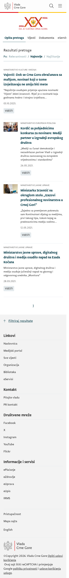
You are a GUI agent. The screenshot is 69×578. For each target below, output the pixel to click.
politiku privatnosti (25, 569)
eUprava (9, 484)
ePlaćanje (9, 470)
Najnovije (36, 56)
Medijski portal (13, 351)
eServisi (8, 379)
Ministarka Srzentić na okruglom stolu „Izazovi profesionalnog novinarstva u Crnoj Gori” (42, 198)
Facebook (10, 423)
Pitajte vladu (11, 397)
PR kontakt (11, 404)
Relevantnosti (17, 56)
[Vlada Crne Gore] (25, 6)
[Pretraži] (51, 6)
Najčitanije (53, 56)
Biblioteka (10, 372)
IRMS (7, 498)
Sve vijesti (10, 358)
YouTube (9, 444)
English (8, 530)
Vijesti (31, 38)
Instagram (10, 437)
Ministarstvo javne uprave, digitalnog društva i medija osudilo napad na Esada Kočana (32, 257)
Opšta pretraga (14, 38)
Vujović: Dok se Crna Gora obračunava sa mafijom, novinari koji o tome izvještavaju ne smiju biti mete (33, 79)
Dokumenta (46, 38)
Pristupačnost (12, 514)
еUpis (7, 491)
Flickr (7, 451)
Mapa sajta (10, 521)
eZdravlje (9, 477)
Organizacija (11, 365)
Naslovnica (10, 343)
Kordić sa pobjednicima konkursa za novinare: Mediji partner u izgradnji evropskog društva (42, 136)
